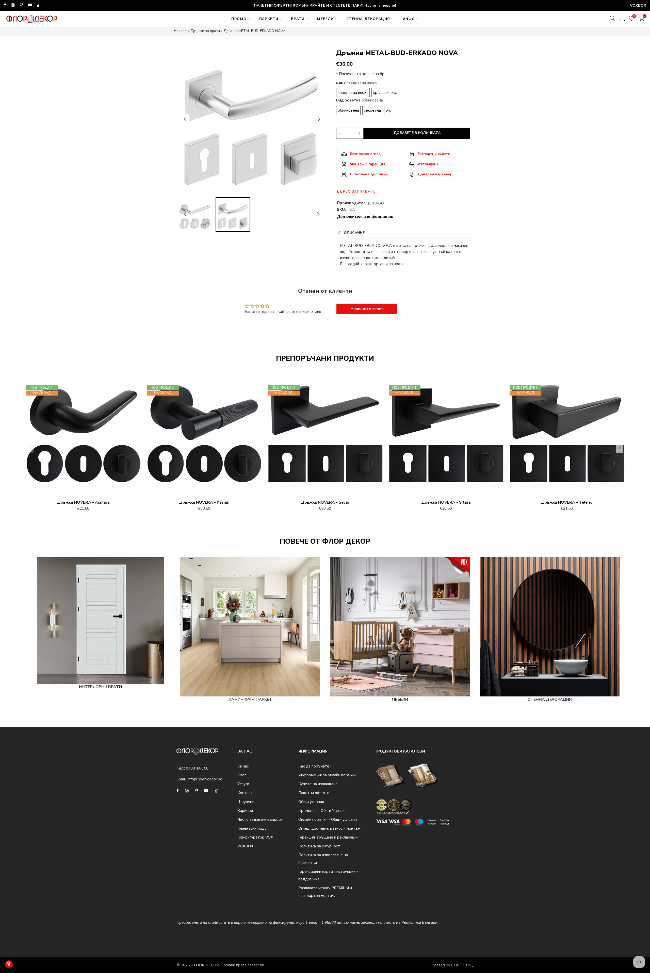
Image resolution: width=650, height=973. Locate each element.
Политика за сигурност (319, 846)
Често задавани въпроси (259, 819)
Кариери (245, 810)
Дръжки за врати (205, 30)
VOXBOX (245, 846)
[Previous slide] (184, 119)
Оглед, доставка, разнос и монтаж (329, 828)
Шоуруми (245, 801)
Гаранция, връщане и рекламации (328, 837)
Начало (180, 30)
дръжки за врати (388, 263)
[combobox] (404, 252)
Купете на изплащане (318, 784)
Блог (241, 775)
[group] (195, 214)
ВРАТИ (298, 18)
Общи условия (311, 801)
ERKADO (376, 203)
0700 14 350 (197, 768)
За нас (243, 766)
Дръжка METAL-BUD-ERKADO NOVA (254, 30)
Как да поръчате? (314, 766)
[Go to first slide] (318, 119)
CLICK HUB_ (462, 965)
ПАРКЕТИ (269, 18)
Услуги (243, 784)
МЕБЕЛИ (325, 18)
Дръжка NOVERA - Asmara (83, 502)
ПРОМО (239, 18)
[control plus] (360, 133)
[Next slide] (619, 448)
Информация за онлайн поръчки (327, 775)
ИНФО (409, 18)
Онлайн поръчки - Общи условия (327, 819)
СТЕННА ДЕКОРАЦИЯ (368, 18)
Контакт (245, 792)
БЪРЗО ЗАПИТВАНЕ (356, 191)
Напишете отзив (367, 309)
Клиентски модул (253, 828)
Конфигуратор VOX (255, 837)
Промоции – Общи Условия (322, 810)
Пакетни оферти (313, 792)
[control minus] (339, 133)
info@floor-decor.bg (205, 779)
